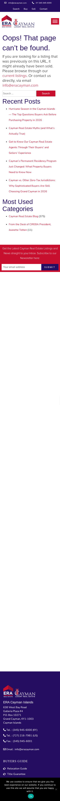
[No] (56, 789)
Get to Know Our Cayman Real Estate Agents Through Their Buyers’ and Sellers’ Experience (30, 147)
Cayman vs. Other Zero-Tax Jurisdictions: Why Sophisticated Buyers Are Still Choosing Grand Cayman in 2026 (32, 185)
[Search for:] (19, 93)
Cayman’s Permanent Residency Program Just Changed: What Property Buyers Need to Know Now (32, 166)
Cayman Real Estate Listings (36, 248)
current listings (14, 76)
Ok (30, 796)
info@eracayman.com (20, 85)
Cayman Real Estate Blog (23, 216)
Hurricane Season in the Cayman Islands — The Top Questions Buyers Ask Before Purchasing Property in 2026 (32, 114)
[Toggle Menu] (55, 21)
